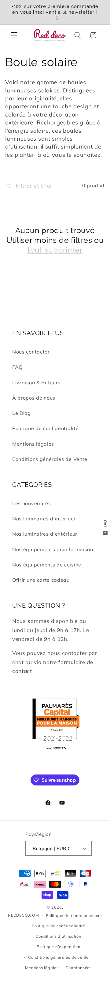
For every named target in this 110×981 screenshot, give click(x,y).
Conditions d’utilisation (58, 936)
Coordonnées (78, 967)
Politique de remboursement (74, 915)
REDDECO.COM (23, 915)
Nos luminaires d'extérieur (44, 534)
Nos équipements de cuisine (46, 565)
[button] (14, 35)
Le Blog (21, 413)
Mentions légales (33, 444)
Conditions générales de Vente (49, 459)
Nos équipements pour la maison (52, 549)
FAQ (17, 367)
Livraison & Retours (36, 382)
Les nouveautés (31, 503)
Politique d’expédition (58, 946)
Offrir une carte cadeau (41, 580)
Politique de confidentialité (45, 428)
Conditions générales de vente (58, 957)
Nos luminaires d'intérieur (44, 519)
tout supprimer (55, 249)
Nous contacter (31, 352)
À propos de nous (33, 398)
